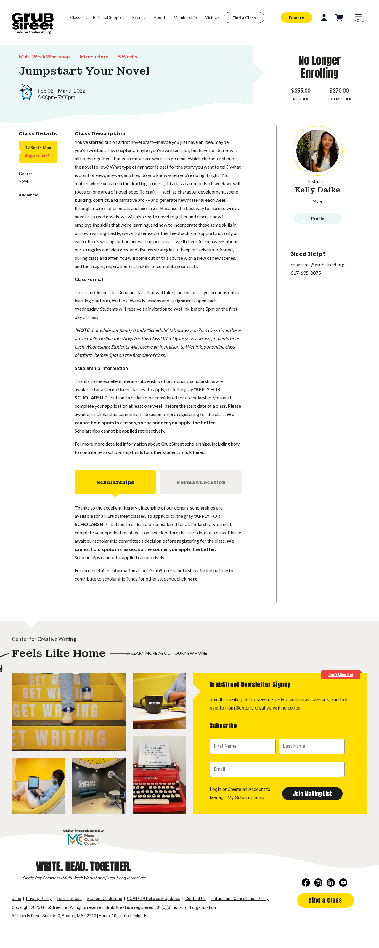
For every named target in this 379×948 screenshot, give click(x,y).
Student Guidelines (104, 898)
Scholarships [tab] (115, 482)
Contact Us (195, 898)
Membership (185, 17)
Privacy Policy (39, 898)
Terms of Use (69, 898)
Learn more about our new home (169, 653)
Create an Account (246, 789)
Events (138, 17)
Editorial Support (108, 17)
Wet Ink (182, 309)
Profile (317, 218)
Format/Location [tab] (201, 482)
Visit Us (212, 17)
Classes (77, 17)
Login (215, 789)
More (317, 201)
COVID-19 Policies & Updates (153, 898)
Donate (296, 17)
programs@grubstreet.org (318, 264)
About (160, 17)
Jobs (16, 898)
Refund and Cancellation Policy (240, 898)
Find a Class (244, 17)
